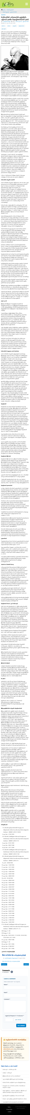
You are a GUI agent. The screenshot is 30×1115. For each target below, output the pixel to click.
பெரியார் (8, 25)
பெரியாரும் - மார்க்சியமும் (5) (9, 1069)
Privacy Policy (9, 1109)
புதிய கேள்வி (18, 1019)
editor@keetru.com (8, 1049)
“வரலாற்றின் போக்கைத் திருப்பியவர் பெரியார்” (13, 1102)
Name (6, 984)
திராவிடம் (3, 25)
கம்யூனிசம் (14, 25)
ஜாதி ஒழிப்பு (4, 28)
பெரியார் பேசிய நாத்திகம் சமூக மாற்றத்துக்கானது (14, 1082)
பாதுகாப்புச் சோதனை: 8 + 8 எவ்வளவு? (14, 1015)
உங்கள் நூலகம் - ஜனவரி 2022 (22, 21)
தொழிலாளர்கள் (21, 25)
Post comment (21, 1025)
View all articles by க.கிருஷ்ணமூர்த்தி (11, 961)
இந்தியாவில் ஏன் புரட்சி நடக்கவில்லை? (11, 1076)
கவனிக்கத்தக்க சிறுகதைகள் (11, 958)
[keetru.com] (8, 4)
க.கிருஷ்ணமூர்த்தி (6, 21)
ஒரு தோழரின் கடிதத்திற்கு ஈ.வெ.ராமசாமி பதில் (13, 1095)
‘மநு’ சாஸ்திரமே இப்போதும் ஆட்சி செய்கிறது (13, 1079)
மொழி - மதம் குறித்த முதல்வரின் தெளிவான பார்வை (15, 1098)
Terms (9, 1107)
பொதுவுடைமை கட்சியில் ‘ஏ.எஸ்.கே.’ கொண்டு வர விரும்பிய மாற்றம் (14, 1086)
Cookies (9, 1111)
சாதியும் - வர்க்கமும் (7, 1072)
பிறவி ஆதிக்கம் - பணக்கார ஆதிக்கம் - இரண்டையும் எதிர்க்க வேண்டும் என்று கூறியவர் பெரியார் (15, 1091)
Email (6, 992)
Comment (7, 999)
